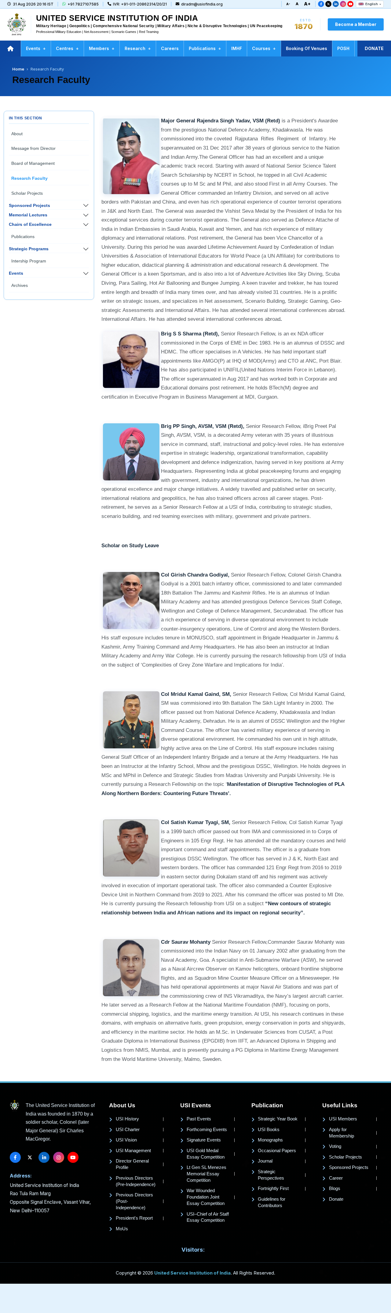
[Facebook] (321, 4)
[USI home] (14, 1105)
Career (336, 1178)
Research (138, 48)
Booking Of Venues (306, 48)
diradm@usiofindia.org (202, 4)
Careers (170, 48)
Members (102, 48)
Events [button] (16, 273)
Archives (19, 285)
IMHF (236, 48)
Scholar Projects (27, 193)
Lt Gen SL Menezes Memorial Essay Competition (206, 1174)
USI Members (343, 1118)
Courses (264, 48)
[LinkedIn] (336, 4)
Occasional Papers (277, 1150)
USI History (127, 1118)
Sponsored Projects (348, 1167)
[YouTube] (350, 4)
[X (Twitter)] (328, 4)
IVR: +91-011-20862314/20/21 (140, 4)
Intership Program (28, 261)
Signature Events (204, 1140)
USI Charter (128, 1129)
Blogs (334, 1188)
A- (288, 4)
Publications (205, 48)
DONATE (374, 48)
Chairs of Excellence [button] (30, 224)
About (17, 133)
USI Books (269, 1129)
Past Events (199, 1118)
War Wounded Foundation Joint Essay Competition (206, 1197)
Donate (336, 1199)
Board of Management (33, 163)
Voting (335, 1146)
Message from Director (33, 148)
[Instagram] (343, 4)
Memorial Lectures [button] (28, 214)
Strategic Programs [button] (29, 248)
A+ (307, 3)
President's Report (134, 1218)
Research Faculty (29, 178)
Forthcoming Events (207, 1129)
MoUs (122, 1228)
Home (18, 69)
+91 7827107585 (83, 4)
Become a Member (355, 24)
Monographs (270, 1140)
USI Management (133, 1150)
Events (36, 48)
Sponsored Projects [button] (29, 205)
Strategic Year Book (278, 1118)
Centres (67, 48)
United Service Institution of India (192, 1273)
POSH (343, 48)
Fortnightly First (273, 1188)
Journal (265, 1161)
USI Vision (126, 1140)
